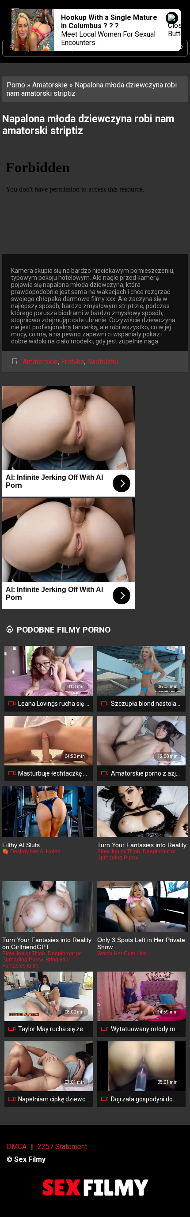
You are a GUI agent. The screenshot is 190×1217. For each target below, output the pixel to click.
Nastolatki (102, 362)
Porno (16, 85)
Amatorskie (50, 85)
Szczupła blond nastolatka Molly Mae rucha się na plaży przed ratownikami (146, 703)
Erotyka (72, 362)
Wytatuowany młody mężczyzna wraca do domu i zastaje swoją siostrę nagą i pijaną (146, 1028)
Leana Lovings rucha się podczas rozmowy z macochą (53, 703)
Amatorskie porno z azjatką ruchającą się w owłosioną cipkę (146, 773)
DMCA (17, 1146)
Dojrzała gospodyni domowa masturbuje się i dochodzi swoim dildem (146, 1099)
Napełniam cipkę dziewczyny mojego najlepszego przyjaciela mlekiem (53, 1099)
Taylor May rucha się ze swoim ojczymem (53, 1028)
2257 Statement (62, 1146)
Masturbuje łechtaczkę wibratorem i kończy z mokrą (53, 773)
